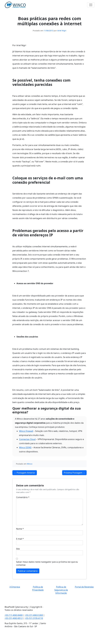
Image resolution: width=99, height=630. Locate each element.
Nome (20, 528)
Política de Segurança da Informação (61, 589)
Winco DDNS (25, 447)
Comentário (22, 497)
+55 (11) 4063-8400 (14, 615)
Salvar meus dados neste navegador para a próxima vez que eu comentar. (47, 563)
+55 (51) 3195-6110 (34, 618)
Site (18, 548)
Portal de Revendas (84, 586)
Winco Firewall (26, 431)
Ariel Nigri (61, 30)
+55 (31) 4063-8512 (14, 618)
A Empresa (15, 586)
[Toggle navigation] (90, 4)
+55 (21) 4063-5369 (34, 615)
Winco (29, 464)
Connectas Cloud (27, 439)
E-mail (20, 538)
